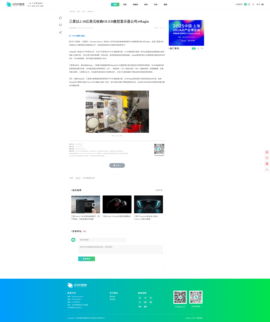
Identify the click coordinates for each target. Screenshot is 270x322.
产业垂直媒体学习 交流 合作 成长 (36, 4)
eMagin (78, 178)
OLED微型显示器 (88, 178)
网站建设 (199, 318)
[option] (85, 207)
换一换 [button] (160, 190)
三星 (71, 178)
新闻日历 (90, 11)
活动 (155, 4)
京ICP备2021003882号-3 (97, 318)
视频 (165, 4)
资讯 (115, 4)
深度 (125, 4)
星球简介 (113, 296)
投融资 (135, 4)
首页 (78, 11)
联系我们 (113, 299)
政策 (146, 4)
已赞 (118, 165)
